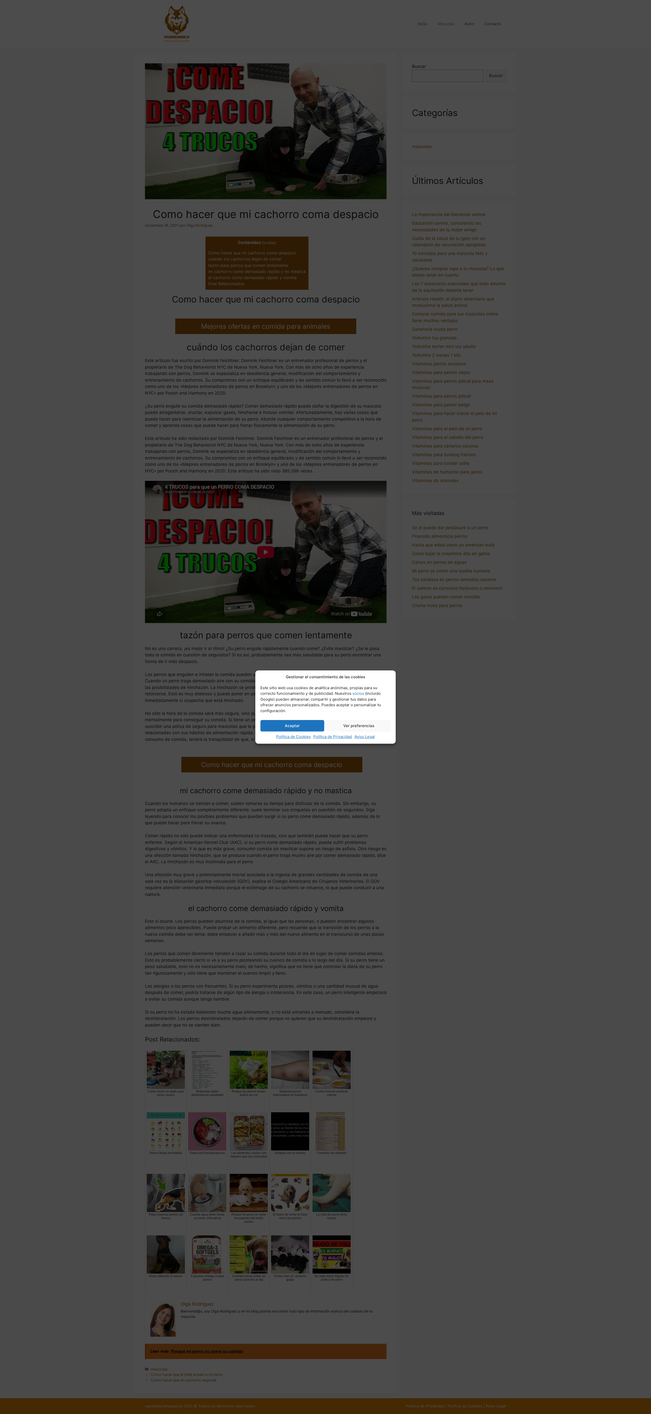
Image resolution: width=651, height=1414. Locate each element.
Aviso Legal (364, 736)
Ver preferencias (358, 725)
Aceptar (292, 725)
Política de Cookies (293, 736)
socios (358, 693)
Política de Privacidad (332, 736)
